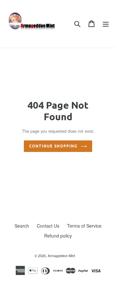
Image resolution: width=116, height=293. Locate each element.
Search (22, 225)
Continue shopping (53, 146)
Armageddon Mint (61, 255)
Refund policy (58, 235)
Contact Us (48, 225)
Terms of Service (84, 225)
